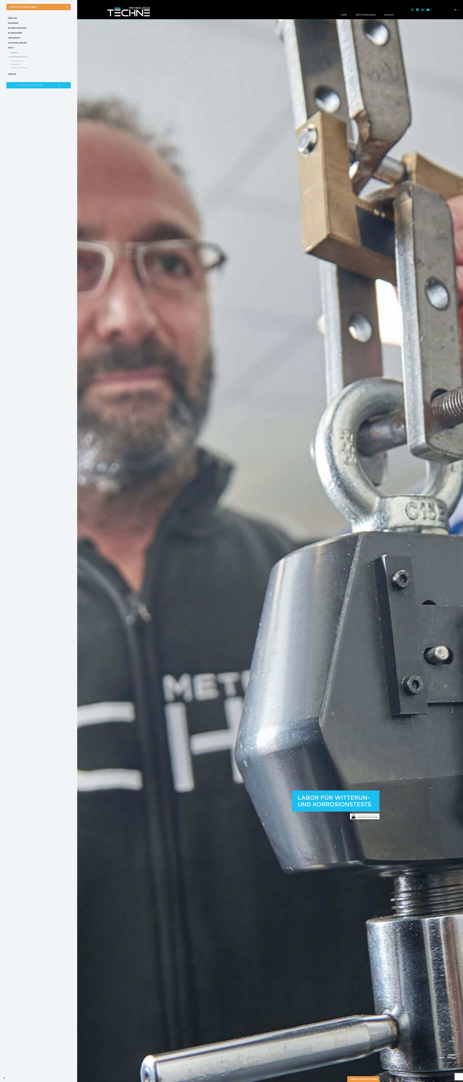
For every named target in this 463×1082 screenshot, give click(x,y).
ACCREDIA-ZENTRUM (17, 28)
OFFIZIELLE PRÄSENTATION (29, 85)
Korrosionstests (16, 61)
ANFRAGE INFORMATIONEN (22, 7)
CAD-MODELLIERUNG (17, 43)
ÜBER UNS (12, 18)
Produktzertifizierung (19, 68)
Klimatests (14, 64)
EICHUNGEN (13, 23)
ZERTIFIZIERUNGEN (366, 15)
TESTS (11, 48)
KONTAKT (389, 15)
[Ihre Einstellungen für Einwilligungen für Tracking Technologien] (4, 1077)
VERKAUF (12, 74)
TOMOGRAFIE (14, 38)
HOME (344, 15)
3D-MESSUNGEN (15, 33)
